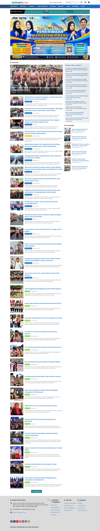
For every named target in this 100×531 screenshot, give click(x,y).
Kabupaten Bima (28, 136)
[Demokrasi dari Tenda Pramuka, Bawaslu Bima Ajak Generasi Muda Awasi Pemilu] (16, 136)
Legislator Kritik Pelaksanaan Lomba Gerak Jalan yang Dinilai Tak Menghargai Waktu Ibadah (42, 191)
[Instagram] (20, 521)
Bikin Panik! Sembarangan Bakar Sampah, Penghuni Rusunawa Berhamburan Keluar (75, 113)
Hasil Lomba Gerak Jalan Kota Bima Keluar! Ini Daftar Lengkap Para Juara (35, 88)
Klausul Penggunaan (69, 508)
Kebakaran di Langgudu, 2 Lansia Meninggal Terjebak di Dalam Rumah (76, 102)
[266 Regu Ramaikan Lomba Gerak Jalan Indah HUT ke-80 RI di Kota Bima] (16, 159)
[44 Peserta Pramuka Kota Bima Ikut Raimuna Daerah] (16, 335)
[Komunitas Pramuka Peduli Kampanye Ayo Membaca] (16, 423)
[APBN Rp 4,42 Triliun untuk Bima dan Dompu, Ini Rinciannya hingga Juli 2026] (67, 146)
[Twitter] (14, 521)
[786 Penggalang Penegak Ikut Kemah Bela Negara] (16, 291)
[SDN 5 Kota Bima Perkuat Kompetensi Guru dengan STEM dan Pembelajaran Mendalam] (80, 11)
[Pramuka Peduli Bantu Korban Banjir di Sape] (16, 467)
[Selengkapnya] (48, 500)
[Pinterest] (17, 521)
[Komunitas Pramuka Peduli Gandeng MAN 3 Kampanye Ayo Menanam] (16, 481)
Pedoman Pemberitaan (70, 503)
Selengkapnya (36, 491)
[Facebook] (11, 521)
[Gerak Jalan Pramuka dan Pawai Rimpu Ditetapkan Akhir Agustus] (16, 247)
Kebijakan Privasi (68, 505)
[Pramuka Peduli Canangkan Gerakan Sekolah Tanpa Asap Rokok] (16, 438)
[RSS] (29, 521)
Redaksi (80, 503)
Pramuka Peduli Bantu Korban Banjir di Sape (40, 464)
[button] (81, 2)
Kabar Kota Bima (15, 85)
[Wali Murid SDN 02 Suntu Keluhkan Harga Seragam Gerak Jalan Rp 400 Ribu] (16, 218)
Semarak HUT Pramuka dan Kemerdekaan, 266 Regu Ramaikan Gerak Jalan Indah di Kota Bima (44, 109)
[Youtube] (23, 521)
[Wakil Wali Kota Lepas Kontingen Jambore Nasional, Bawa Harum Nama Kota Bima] (16, 101)
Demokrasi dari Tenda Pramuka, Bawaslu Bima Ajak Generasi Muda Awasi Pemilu (43, 132)
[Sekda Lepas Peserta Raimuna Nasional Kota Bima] (16, 306)
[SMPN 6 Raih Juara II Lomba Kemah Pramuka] (16, 408)
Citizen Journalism (82, 510)
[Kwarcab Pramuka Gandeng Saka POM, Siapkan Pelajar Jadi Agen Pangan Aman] (16, 124)
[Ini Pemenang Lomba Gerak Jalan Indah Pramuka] (16, 379)
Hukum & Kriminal (55, 510)
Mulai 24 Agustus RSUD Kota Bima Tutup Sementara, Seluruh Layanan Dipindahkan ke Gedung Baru (77, 118)
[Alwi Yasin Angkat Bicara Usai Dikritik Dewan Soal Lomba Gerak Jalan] (16, 182)
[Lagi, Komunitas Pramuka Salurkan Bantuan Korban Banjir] (16, 452)
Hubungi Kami (81, 505)
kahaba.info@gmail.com (19, 512)
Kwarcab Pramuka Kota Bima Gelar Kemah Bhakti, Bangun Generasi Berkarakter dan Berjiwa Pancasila (43, 168)
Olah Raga (53, 514)
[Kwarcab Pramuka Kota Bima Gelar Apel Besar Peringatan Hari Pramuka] (16, 394)
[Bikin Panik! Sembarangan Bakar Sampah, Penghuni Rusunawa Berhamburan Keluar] (67, 153)
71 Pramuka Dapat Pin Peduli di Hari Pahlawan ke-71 (43, 347)
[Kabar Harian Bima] (20, 2)
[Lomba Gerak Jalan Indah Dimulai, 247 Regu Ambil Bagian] (16, 233)
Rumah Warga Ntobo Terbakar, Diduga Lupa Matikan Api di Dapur (77, 96)
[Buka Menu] (89, 2)
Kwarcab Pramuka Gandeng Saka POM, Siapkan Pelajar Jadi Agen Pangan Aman (42, 121)
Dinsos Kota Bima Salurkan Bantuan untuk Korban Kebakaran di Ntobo (76, 91)
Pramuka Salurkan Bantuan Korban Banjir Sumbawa (43, 318)
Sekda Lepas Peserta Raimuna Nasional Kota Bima (43, 303)
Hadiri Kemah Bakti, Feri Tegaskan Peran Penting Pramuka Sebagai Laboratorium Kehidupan (42, 145)
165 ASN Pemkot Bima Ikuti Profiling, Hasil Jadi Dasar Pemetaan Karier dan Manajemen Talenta (79, 137)
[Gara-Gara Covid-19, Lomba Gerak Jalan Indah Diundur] (16, 277)
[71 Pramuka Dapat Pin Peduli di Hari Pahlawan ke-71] (16, 350)
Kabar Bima (27, 291)
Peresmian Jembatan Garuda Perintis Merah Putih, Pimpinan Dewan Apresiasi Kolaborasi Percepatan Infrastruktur (77, 69)
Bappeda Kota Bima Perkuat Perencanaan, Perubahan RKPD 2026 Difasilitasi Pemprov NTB (76, 107)
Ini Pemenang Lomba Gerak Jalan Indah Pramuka (43, 376)
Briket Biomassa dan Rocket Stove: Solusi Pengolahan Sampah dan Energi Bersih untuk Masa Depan (80, 167)
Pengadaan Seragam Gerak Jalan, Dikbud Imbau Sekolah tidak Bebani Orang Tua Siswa (42, 259)
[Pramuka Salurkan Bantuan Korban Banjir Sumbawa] (16, 321)
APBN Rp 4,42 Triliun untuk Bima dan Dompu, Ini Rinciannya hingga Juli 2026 (81, 144)
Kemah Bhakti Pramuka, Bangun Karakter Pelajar (42, 362)
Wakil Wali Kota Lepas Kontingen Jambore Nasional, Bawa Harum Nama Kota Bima (43, 98)
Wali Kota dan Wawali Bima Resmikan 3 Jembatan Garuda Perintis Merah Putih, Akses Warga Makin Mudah (42, 11)
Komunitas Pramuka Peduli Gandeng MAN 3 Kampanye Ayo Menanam (40, 479)
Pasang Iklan (81, 508)
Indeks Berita (67, 510)
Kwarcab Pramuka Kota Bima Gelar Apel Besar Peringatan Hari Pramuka (41, 391)
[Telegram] (26, 521)
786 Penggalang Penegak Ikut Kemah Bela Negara (43, 289)
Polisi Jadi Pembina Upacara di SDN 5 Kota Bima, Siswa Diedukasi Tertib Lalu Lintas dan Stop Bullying (67, 11)
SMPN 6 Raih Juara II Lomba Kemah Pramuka (41, 406)
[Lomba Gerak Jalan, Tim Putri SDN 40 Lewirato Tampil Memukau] (16, 205)
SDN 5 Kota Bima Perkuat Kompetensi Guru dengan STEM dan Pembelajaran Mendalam (76, 85)
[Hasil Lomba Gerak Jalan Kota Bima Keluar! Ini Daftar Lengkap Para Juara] (36, 80)
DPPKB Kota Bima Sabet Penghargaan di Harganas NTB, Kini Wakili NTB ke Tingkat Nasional (81, 159)
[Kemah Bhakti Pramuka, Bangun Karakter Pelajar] (16, 364)
